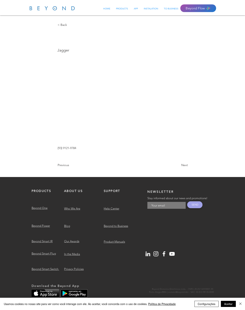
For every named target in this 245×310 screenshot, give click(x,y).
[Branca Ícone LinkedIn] (148, 253)
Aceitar (228, 304)
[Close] (240, 304)
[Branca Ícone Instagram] (156, 253)
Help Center (111, 208)
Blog (67, 226)
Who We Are (72, 208)
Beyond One (39, 208)
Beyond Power (41, 226)
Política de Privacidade (162, 304)
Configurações (206, 304)
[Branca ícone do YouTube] (172, 253)
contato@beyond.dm (178, 292)
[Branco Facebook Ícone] (164, 253)
